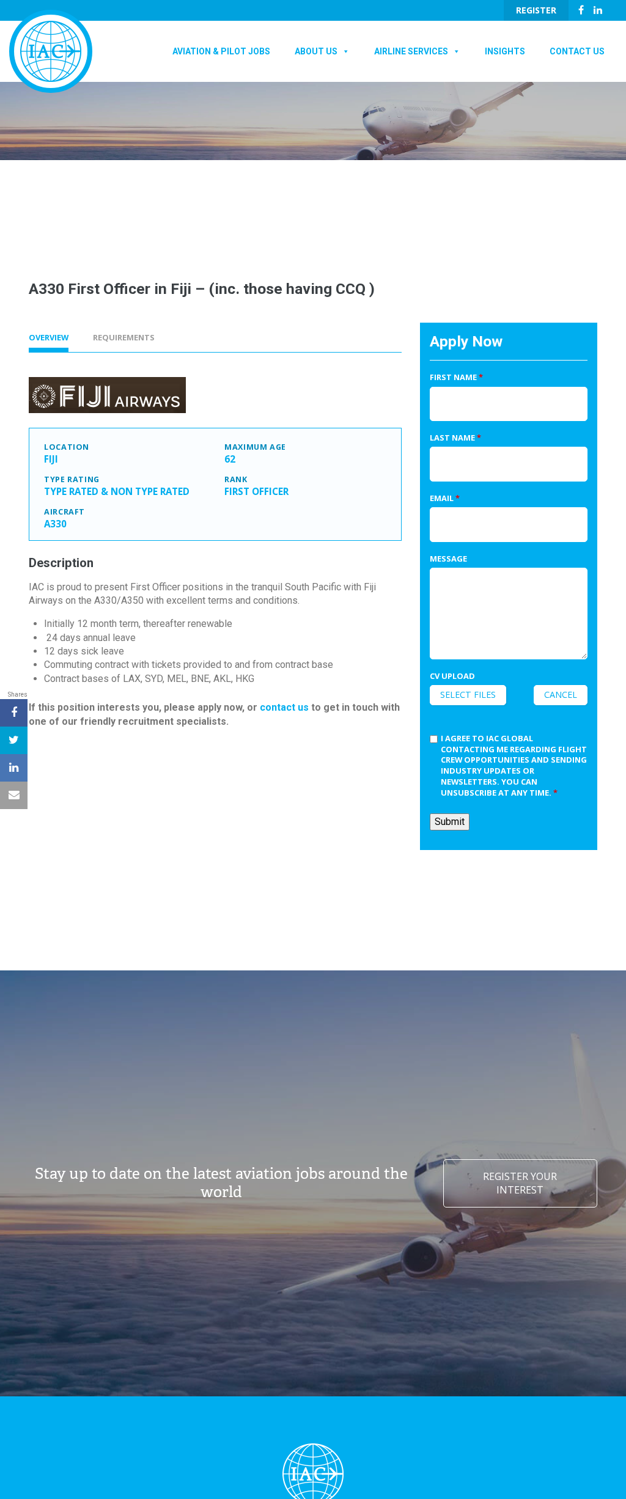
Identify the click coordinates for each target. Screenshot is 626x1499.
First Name (456, 377)
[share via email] (14, 795)
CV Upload (452, 676)
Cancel (560, 694)
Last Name (455, 438)
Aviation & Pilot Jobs (221, 51)
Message (448, 559)
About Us (316, 51)
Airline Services (411, 51)
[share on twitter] (14, 740)
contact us (284, 707)
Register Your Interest (520, 1183)
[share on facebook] (14, 713)
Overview (48, 337)
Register (536, 10)
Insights (505, 51)
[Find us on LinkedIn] (598, 10)
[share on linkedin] (14, 768)
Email (445, 498)
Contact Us (577, 51)
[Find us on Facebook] (581, 10)
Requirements (124, 337)
